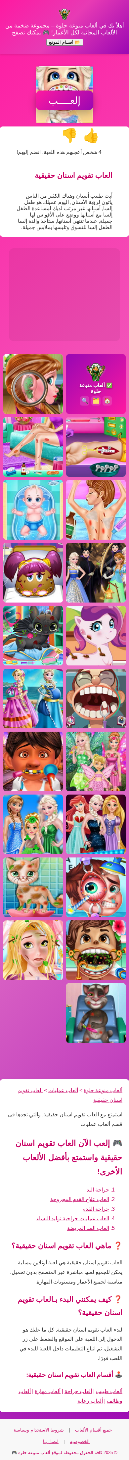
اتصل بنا (51, 1441)
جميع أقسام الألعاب (93, 1430)
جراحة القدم (95, 1209)
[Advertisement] (64, 294)
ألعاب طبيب (109, 1391)
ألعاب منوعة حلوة (103, 1090)
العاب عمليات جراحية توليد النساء (72, 1218)
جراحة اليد (98, 1189)
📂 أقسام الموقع (64, 42)
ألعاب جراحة (78, 1391)
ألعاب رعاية (90, 1401)
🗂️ (96, 401)
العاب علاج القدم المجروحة (79, 1199)
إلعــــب (64, 100)
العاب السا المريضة (88, 1228)
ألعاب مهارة (48, 1391)
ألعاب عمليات (63, 1090)
